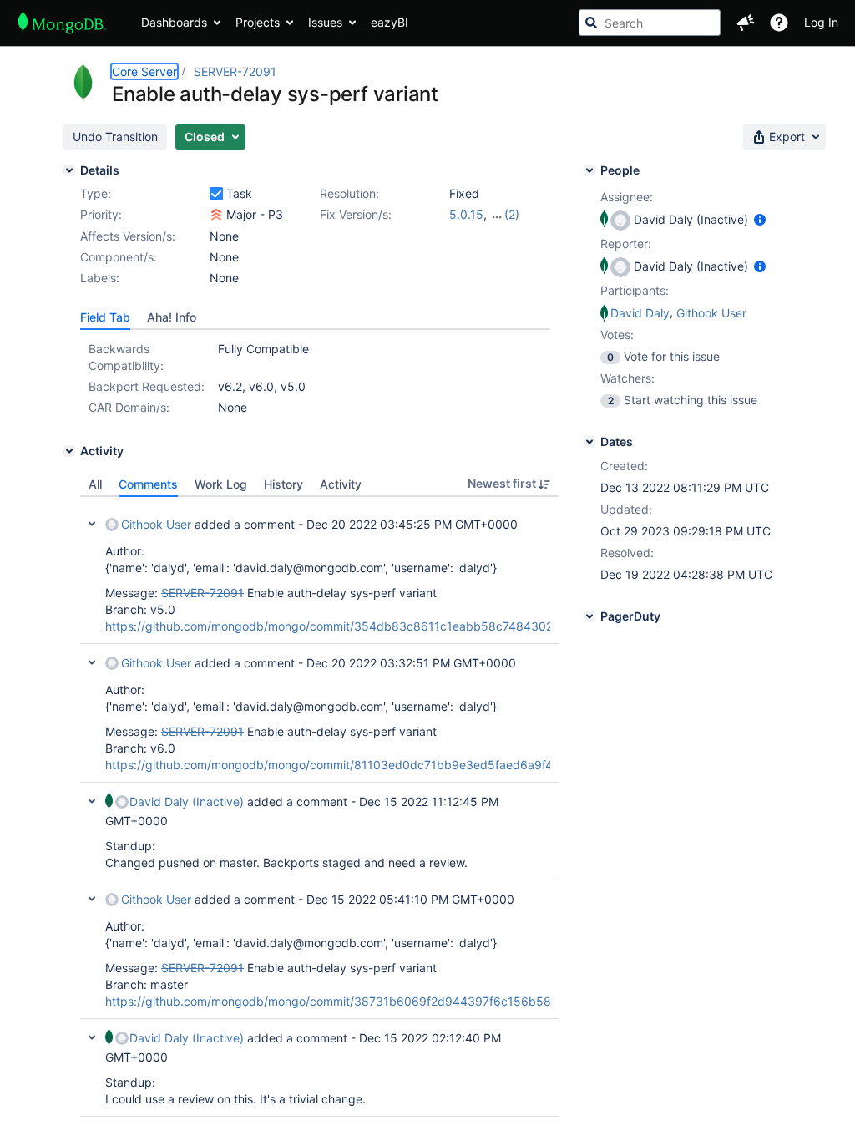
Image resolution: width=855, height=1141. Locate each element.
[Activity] (69, 451)
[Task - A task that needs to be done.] (216, 193)
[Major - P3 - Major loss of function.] (216, 214)
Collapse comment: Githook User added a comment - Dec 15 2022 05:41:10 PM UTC (92, 898)
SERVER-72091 (235, 71)
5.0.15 (466, 214)
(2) (511, 214)
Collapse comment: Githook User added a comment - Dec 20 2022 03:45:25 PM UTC (92, 523)
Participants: (634, 290)
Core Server (144, 71)
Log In (821, 22)
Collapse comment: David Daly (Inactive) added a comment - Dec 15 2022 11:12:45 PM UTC (92, 801)
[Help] (779, 22)
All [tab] (95, 484)
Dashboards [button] (174, 22)
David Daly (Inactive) (186, 801)
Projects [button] (257, 22)
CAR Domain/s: (129, 407)
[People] (589, 170)
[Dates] (589, 442)
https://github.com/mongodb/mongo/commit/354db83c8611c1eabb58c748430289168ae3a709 (371, 626)
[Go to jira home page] (62, 22)
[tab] (105, 317)
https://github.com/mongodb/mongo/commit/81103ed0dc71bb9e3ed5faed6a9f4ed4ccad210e (367, 765)
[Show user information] (759, 219)
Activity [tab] (341, 484)
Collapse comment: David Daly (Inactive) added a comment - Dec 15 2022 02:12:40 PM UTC (92, 1037)
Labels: (99, 278)
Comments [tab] (148, 484)
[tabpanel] (319, 807)
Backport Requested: (147, 386)
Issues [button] (325, 22)
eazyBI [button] (389, 22)
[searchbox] (650, 22)
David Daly (640, 313)
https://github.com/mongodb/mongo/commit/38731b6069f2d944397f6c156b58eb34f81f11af (365, 1001)
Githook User (156, 524)
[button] (745, 22)
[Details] (69, 170)
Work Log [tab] (221, 484)
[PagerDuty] (589, 616)
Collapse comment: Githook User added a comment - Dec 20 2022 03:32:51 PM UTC (92, 662)
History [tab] (283, 484)
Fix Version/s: (356, 214)
